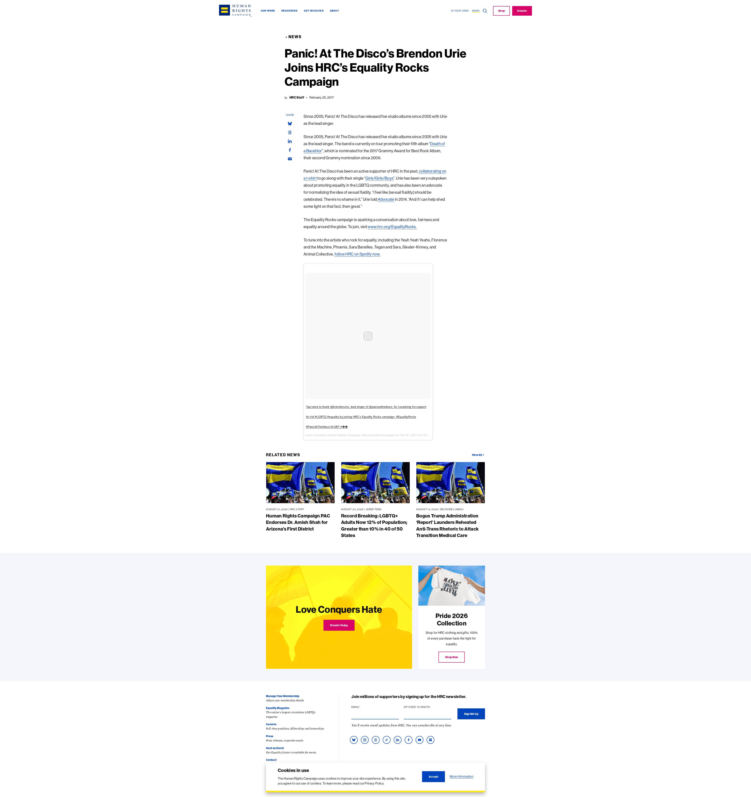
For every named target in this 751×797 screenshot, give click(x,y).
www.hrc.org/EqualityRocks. (392, 226)
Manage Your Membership (282, 696)
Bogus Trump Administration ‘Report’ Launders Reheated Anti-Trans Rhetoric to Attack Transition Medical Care (447, 525)
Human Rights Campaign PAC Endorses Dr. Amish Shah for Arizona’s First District (298, 522)
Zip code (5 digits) (425, 707)
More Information (461, 776)
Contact (271, 760)
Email (363, 707)
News (295, 36)
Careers (271, 724)
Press (269, 736)
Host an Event (275, 748)
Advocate (385, 199)
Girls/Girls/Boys (379, 178)
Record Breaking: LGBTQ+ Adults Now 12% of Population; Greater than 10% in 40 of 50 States (374, 525)
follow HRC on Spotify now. (357, 254)
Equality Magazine (277, 708)
